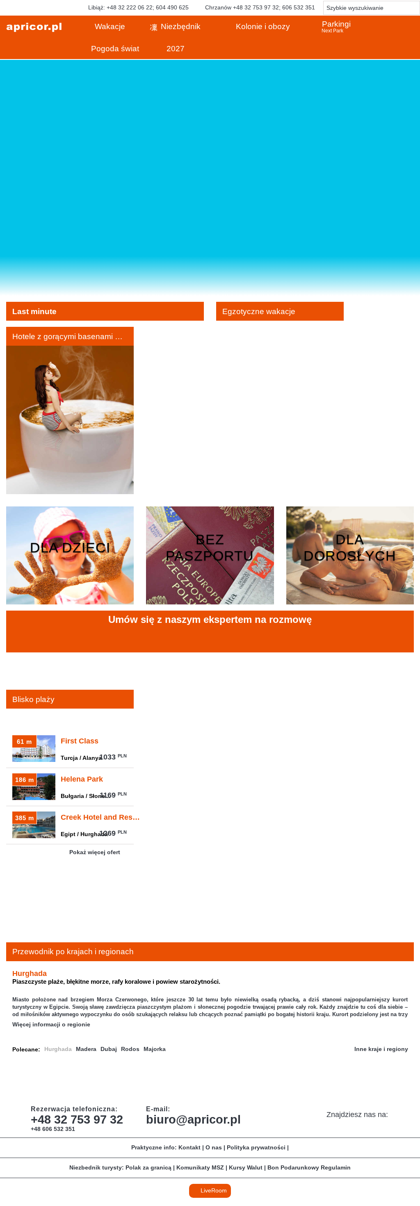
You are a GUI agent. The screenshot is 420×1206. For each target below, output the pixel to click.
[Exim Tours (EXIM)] (159, 1081)
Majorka (155, 1049)
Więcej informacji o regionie (52, 1024)
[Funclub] (200, 1081)
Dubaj (108, 1049)
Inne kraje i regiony (382, 1049)
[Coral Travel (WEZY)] (118, 1081)
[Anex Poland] (405, 1081)
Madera (86, 1049)
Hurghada (58, 1049)
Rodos (130, 1049)
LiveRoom (213, 1190)
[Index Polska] (282, 1081)
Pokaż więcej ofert (95, 852)
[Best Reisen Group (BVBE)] (77, 1081)
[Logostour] (364, 1081)
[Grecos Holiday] (241, 1081)
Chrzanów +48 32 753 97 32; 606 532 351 (259, 7)
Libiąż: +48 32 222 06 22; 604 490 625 (138, 7)
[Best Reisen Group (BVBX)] (36, 1081)
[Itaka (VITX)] (323, 1081)
